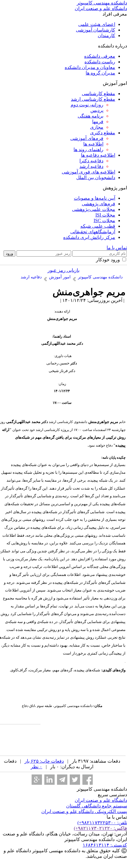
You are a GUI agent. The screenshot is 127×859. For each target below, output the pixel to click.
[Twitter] (75, 779)
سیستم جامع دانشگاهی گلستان (96, 805)
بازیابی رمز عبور (63, 270)
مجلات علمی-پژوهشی (93, 209)
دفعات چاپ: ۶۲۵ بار (44, 761)
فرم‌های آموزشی (86, 138)
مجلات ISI (105, 214)
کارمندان (106, 35)
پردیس (96, 110)
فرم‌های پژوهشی (98, 203)
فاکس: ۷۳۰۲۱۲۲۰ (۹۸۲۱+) (100, 828)
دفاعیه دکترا (91, 160)
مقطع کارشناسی (98, 93)
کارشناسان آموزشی (95, 29)
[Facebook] (87, 779)
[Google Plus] (37, 779)
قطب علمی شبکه (97, 226)
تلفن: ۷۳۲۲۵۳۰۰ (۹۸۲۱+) (102, 822)
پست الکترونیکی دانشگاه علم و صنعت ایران (84, 811)
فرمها (97, 121)
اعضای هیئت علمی (96, 24)
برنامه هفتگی (90, 115)
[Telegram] (62, 779)
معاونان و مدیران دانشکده (90, 67)
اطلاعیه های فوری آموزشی (88, 171)
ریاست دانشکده (99, 61)
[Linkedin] (49, 779)
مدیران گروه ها (100, 72)
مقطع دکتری (102, 132)
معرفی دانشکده (99, 56)
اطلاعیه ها (93, 143)
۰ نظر (36, 766)
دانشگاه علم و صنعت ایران (101, 800)
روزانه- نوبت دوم (87, 104)
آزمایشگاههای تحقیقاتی (92, 231)
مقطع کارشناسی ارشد (93, 99)
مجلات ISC (104, 220)
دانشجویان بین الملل (95, 177)
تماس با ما (117, 247)
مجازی (96, 127)
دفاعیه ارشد (91, 166)
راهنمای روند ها (88, 149)
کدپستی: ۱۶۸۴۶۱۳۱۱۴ (105, 845)
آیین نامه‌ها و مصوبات (94, 198)
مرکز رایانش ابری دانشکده (89, 237)
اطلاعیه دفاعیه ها (98, 155)
